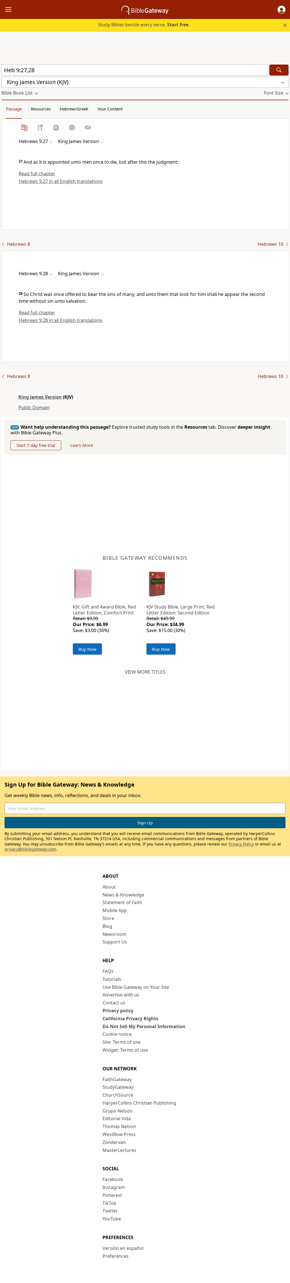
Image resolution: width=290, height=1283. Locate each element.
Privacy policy (118, 1010)
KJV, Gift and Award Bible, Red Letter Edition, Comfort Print (104, 610)
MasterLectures (119, 1150)
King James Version (40, 397)
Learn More (81, 445)
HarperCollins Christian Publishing (139, 1103)
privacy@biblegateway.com (30, 849)
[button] (281, 10)
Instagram (114, 1187)
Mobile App (115, 910)
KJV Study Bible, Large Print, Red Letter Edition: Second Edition (180, 610)
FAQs (108, 971)
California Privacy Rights (130, 1018)
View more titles (145, 672)
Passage (14, 109)
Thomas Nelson (119, 1126)
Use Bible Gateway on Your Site (136, 987)
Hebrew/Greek (74, 109)
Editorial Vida (117, 1118)
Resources (41, 109)
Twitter (110, 1211)
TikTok (109, 1203)
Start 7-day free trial (35, 445)
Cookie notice (117, 1034)
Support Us (115, 942)
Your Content (110, 109)
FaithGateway (117, 1079)
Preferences (116, 1256)
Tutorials (112, 979)
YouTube (112, 1219)
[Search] (279, 70)
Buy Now (87, 649)
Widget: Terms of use (125, 1050)
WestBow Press (119, 1134)
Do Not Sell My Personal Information (144, 1026)
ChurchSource (118, 1095)
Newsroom (114, 934)
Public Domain (34, 407)
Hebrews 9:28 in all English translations (61, 320)
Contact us (114, 1003)
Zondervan (114, 1142)
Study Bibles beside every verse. (144, 25)
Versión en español (123, 1248)
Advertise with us (121, 995)
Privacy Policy (241, 844)
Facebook (113, 1179)
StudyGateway (118, 1087)
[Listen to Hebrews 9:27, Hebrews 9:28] (87, 127)
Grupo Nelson (118, 1111)
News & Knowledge (123, 895)
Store (108, 918)
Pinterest (112, 1195)
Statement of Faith (122, 902)
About (109, 887)
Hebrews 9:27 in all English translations (61, 181)
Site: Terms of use (121, 1042)
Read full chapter (37, 173)
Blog (107, 926)
